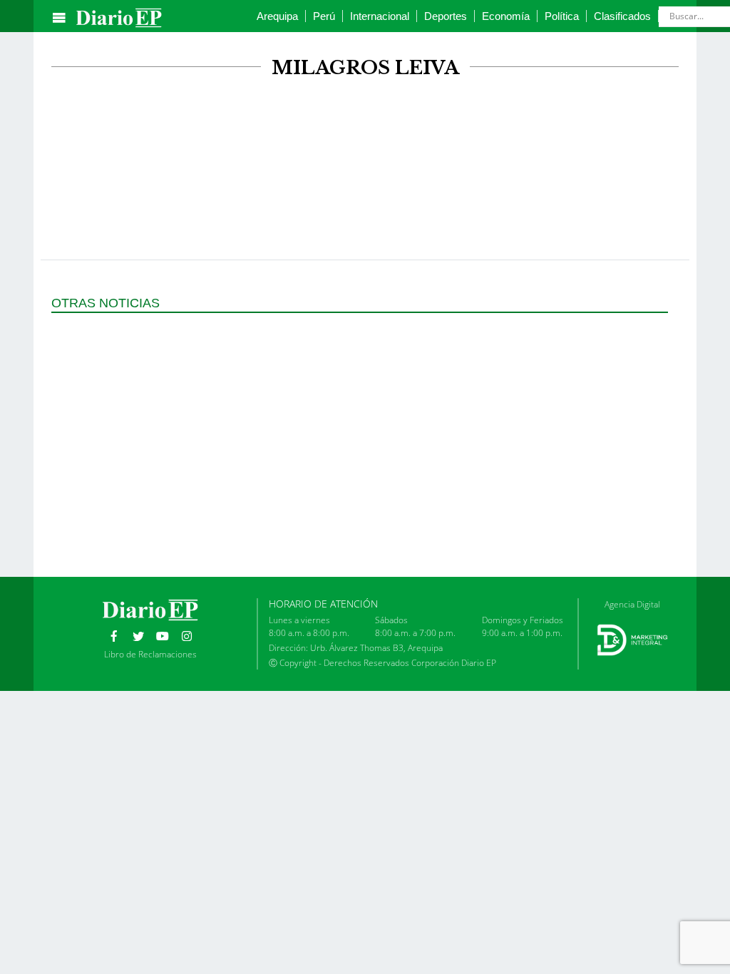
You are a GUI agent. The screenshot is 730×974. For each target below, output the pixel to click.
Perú (324, 16)
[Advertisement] (365, 134)
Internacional (379, 16)
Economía (506, 16)
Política (562, 16)
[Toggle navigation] (59, 18)
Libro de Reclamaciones (150, 654)
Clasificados (622, 16)
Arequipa (277, 16)
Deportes (445, 16)
